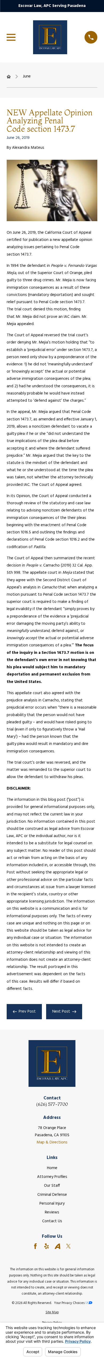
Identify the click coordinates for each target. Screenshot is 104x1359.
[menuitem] (52, 1313)
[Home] (50, 37)
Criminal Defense (52, 1195)
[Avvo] (57, 1246)
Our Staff (52, 1185)
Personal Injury (52, 1203)
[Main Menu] (11, 37)
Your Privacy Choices (69, 1303)
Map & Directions (52, 1142)
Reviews (52, 1212)
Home (52, 1168)
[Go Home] (9, 77)
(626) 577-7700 (52, 1104)
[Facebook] (35, 1246)
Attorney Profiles (52, 1177)
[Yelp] (46, 1246)
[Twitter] (68, 1246)
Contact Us (52, 1221)
